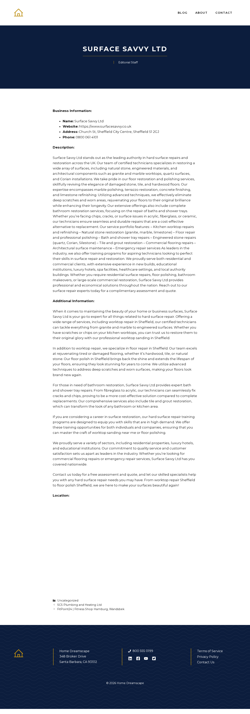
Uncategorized (67, 600)
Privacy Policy (208, 657)
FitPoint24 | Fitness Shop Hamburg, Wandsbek (90, 609)
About (201, 12)
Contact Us (205, 662)
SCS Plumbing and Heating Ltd (79, 605)
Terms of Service (210, 651)
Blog (183, 12)
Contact (223, 12)
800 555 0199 (143, 651)
